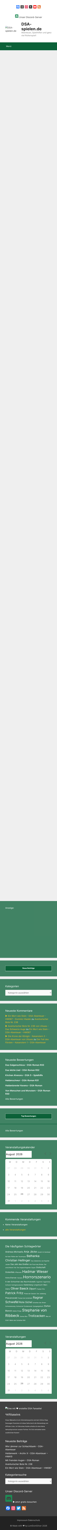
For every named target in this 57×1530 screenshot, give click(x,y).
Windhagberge (26, 167)
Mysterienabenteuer (14, 274)
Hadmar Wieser (35, 1271)
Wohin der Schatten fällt (17, 1320)
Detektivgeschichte (37, 381)
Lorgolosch (38, 1285)
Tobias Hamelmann (37, 873)
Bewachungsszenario (15, 619)
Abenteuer (34, 147)
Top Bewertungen (28, 1116)
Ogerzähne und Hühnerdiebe (19, 286)
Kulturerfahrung (33, 488)
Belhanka (33, 1256)
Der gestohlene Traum (19, 155)
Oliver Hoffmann (42, 385)
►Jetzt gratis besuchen (24, 1502)
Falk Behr (24, 731)
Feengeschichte (12, 163)
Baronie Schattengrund (29, 171)
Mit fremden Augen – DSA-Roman (22, 1460)
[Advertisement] (25, 935)
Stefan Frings (16, 1311)
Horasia (19, 1278)
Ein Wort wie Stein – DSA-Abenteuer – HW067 (28, 1468)
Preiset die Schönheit (25, 1298)
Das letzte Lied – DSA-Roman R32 (22, 1070)
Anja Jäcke (30, 1251)
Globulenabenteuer (34, 159)
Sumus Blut (23, 1316)
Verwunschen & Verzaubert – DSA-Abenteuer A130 (26, 751)
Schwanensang (10, 1306)
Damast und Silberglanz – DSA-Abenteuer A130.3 (28, 414)
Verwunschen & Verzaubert (36, 282)
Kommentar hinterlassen (20, 175)
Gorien (27, 504)
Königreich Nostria (13, 278)
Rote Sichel (25, 1302)
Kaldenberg (44, 719)
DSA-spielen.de (31, 26)
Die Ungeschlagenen (24, 1267)
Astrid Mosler (25, 385)
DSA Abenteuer (40, 155)
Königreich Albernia (14, 611)
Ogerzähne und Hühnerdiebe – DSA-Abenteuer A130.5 (27, 192)
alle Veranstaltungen (15, 1229)
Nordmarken (45, 727)
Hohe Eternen (11, 1278)
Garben (8, 393)
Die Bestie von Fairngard (39, 611)
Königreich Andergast (36, 278)
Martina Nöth (29, 163)
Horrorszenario (12, 623)
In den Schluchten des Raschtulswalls (20, 1282)
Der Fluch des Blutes (36, 1264)
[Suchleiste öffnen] (53, 46)
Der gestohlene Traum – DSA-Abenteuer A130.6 (27, 81)
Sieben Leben (41, 389)
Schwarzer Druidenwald (24, 1306)
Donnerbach (10, 385)
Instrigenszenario (17, 1285)
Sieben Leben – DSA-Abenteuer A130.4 (20, 306)
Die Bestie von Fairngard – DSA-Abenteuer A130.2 (24, 525)
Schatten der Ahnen (39, 1302)
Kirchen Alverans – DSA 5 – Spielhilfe (24, 1075)
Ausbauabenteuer (13, 159)
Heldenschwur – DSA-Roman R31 (22, 1080)
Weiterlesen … (14, 572)
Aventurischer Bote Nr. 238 (18, 1464)
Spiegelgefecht (38, 1306)
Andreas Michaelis (14, 1252)
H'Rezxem (18, 1272)
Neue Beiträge (28, 968)
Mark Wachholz (12, 282)
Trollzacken (36, 1316)
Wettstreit (9, 727)
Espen (33, 1267)
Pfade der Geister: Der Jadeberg (35, 1294)
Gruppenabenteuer (17, 147)
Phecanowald (11, 1298)
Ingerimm (39, 1282)
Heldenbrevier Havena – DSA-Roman (23, 1085)
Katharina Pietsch (13, 492)
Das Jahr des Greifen (19, 1264)
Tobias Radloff (29, 623)
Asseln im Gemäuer (44, 1252)
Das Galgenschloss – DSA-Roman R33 (24, 1065)
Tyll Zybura (30, 492)
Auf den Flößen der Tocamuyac (15, 1256)
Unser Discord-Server (30, 17)
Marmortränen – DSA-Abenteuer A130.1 (21, 644)
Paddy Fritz (41, 1289)
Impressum (22, 1520)
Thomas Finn (11, 731)
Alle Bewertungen (14, 1099)
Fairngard (43, 607)
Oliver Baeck (19, 1288)
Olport (32, 1288)
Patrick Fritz (14, 1293)
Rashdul (23, 496)
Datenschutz (34, 1520)
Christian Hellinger (17, 1260)
